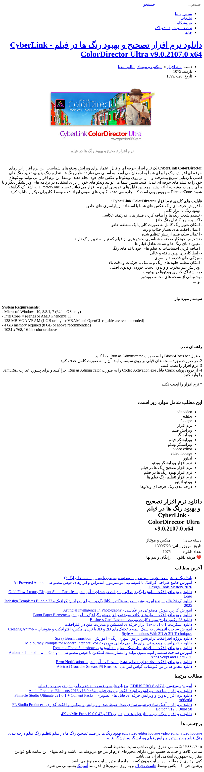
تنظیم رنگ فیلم (38, 733)
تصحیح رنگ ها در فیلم (70, 733)
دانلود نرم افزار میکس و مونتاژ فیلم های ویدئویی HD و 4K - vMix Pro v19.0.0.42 (126, 714)
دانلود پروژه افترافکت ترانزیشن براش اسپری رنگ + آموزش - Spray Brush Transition (123, 638)
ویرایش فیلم (157, 738)
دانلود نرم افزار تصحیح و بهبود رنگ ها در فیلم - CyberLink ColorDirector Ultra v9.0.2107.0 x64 (106, 49)
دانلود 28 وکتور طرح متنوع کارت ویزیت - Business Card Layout (141, 620)
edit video (129, 733)
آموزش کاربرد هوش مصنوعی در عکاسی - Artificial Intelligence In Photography (127, 610)
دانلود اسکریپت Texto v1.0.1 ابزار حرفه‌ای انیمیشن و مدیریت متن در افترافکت (128, 624)
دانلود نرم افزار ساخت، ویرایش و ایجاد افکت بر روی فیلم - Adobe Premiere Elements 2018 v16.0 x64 (110, 691)
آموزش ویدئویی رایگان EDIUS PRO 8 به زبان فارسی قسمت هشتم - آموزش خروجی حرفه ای (115, 686)
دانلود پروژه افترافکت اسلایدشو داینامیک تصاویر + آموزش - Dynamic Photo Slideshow (122, 648)
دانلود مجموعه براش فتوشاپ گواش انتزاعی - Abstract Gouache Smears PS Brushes (124, 666)
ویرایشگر (138, 738)
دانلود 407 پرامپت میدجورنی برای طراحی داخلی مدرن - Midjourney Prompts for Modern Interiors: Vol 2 (108, 643)
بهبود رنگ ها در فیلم (105, 733)
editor (142, 733)
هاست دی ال (145, 766)
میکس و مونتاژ (149, 67)
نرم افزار (174, 67)
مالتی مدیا (126, 67)
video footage (191, 733)
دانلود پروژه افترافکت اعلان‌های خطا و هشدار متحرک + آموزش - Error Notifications (124, 662)
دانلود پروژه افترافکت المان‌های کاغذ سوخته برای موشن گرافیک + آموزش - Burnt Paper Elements (112, 615)
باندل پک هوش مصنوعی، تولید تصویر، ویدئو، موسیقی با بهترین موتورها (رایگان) (128, 578)
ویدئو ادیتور (177, 738)
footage (154, 733)
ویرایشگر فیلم (118, 738)
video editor (170, 733)
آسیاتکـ (82, 766)
